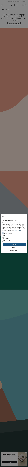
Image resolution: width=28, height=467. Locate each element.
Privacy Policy (18, 230)
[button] (14, 250)
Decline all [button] (14, 247)
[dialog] (14, 233)
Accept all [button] (14, 244)
